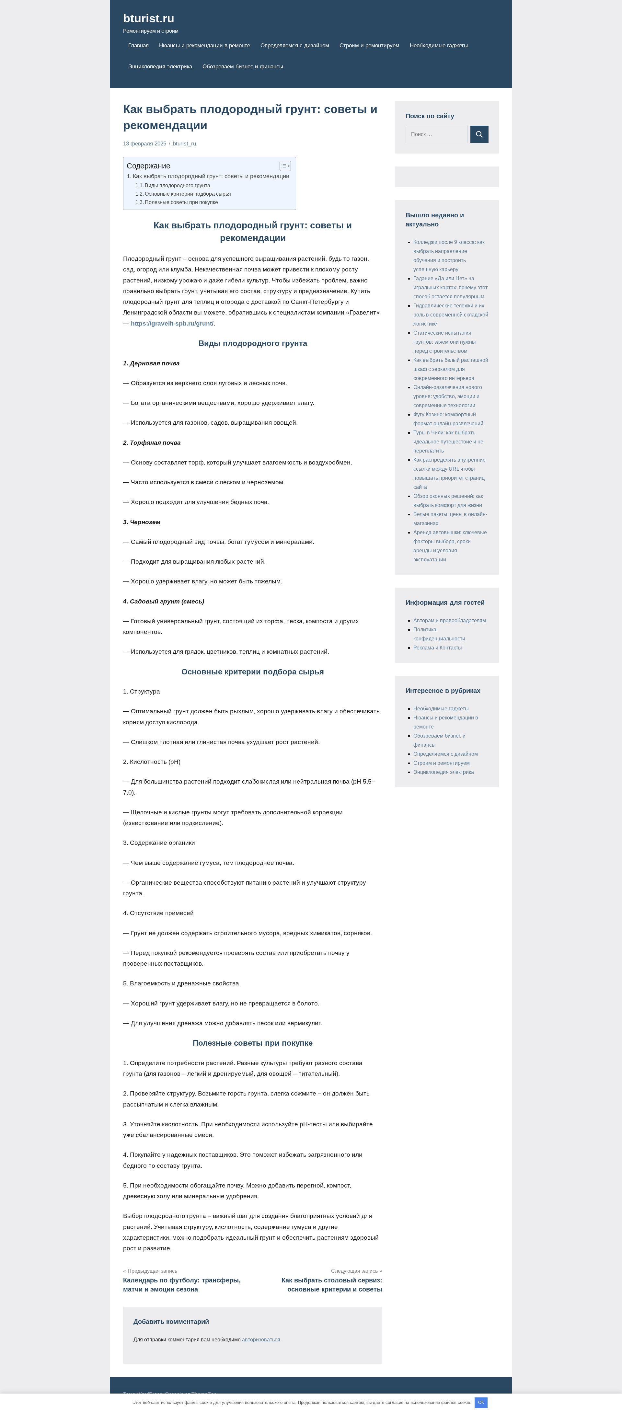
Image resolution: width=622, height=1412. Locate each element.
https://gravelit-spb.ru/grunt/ (172, 323)
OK (481, 1402)
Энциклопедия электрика (160, 66)
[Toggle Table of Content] (282, 165)
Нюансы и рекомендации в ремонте (204, 45)
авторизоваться (261, 1339)
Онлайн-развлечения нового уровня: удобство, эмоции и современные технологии (447, 396)
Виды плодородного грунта (177, 185)
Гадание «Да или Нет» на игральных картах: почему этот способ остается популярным (450, 287)
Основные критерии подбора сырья (188, 194)
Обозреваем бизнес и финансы (242, 66)
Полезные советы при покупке (181, 202)
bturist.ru (148, 18)
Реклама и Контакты (437, 647)
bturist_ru (184, 144)
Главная (138, 45)
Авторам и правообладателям (449, 620)
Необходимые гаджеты (439, 45)
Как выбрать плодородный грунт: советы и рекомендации (211, 176)
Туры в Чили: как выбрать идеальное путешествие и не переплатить (448, 441)
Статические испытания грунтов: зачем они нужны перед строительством (444, 342)
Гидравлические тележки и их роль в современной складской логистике (450, 315)
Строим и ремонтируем (369, 45)
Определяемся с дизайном (294, 45)
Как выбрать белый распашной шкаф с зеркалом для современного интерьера (450, 369)
